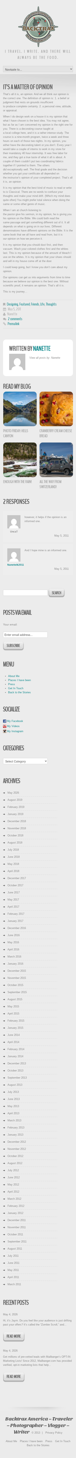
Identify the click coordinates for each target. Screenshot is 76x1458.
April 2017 (13, 906)
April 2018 (13, 871)
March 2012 (14, 1198)
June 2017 (13, 892)
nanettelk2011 (15, 564)
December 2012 (16, 1141)
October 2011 (15, 1234)
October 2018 (15, 835)
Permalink (13, 323)
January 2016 (15, 963)
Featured (24, 304)
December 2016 (16, 928)
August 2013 (14, 1084)
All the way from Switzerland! (50, 484)
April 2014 (13, 1042)
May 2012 (13, 1184)
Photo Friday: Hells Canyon (15, 433)
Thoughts (51, 304)
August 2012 (14, 1163)
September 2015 (17, 992)
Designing (12, 304)
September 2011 (17, 1241)
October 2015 (15, 985)
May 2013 (13, 1106)
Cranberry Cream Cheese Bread (56, 433)
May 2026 (13, 792)
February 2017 (15, 913)
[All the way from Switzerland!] (56, 460)
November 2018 (16, 828)
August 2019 (14, 799)
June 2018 (13, 856)
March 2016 (14, 956)
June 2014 (13, 1034)
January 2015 (15, 1027)
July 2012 (13, 1170)
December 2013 (16, 1063)
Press (11, 684)
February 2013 (15, 1127)
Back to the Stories (19, 692)
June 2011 (13, 1262)
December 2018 (16, 821)
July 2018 (13, 849)
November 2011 (16, 1227)
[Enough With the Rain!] (20, 460)
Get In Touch (15, 688)
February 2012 (15, 1205)
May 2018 (13, 863)
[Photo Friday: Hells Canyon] (20, 409)
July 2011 (13, 1255)
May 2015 (13, 1006)
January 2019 (15, 814)
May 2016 (13, 942)
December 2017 (16, 878)
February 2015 (15, 1020)
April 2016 (13, 949)
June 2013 (13, 1099)
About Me (13, 676)
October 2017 (15, 885)
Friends (35, 304)
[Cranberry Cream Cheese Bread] (56, 409)
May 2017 (13, 899)
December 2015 (16, 970)
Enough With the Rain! (17, 481)
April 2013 (13, 1113)
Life (42, 304)
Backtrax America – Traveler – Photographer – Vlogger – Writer (39, 1425)
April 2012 (13, 1191)
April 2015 (13, 1013)
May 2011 (13, 1270)
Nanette (12, 314)
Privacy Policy (53, 1432)
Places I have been (19, 680)
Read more (14, 1336)
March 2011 (14, 1284)
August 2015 (14, 999)
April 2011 (13, 1277)
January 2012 (15, 1213)
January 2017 (15, 920)
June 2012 (13, 1177)
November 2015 (16, 977)
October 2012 (15, 1156)
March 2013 (14, 1120)
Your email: (10, 624)
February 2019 (15, 806)
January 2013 (15, 1134)
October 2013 (15, 1070)
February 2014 (15, 1049)
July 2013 (13, 1091)
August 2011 (14, 1248)
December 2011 (16, 1220)
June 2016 (13, 935)
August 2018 (14, 842)
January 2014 (15, 1056)
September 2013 (17, 1077)
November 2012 (16, 1148)
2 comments (15, 319)
